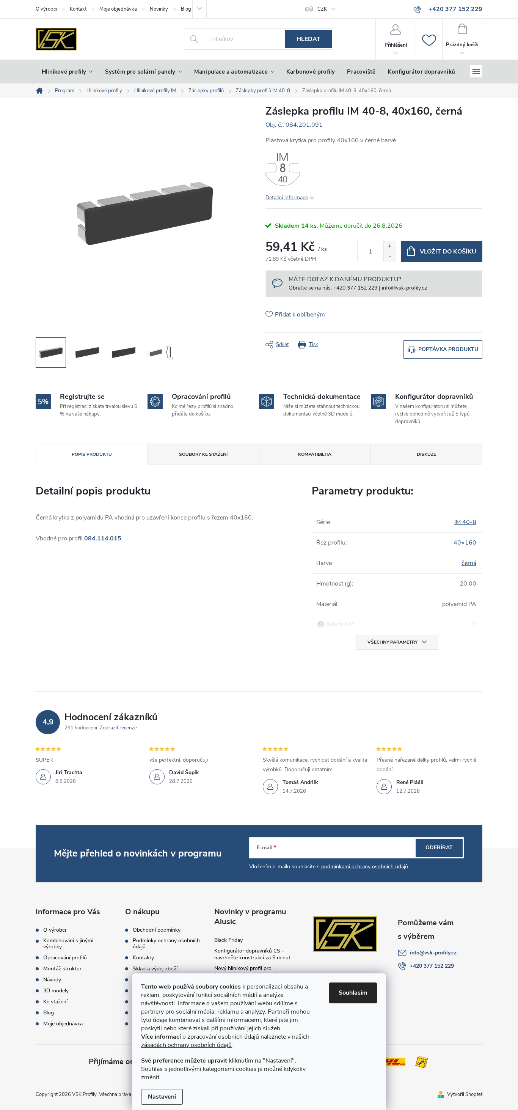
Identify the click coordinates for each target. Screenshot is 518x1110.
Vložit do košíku (448, 251)
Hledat (308, 39)
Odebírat (439, 847)
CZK (322, 9)
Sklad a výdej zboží (155, 969)
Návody (52, 980)
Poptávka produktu (448, 349)
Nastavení (162, 1097)
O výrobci (46, 9)
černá (468, 563)
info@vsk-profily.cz (433, 952)
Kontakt (78, 9)
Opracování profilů (65, 958)
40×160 (465, 542)
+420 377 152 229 (432, 966)
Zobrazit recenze (118, 727)
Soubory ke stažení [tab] (203, 454)
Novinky (159, 9)
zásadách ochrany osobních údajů (186, 1045)
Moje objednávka (118, 9)
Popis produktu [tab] (92, 454)
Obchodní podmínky (157, 930)
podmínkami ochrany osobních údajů (364, 866)
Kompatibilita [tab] (314, 454)
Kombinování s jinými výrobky (68, 944)
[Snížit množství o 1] (389, 257)
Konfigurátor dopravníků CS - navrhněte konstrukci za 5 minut (252, 954)
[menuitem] (67, 71)
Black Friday (228, 940)
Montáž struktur (62, 969)
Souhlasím (353, 993)
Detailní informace (286, 197)
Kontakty (143, 958)
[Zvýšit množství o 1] (389, 246)
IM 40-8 (465, 522)
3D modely (56, 991)
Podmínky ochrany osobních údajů (166, 944)
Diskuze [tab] (426, 454)
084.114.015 (102, 538)
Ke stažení (55, 1002)
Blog (48, 1013)
